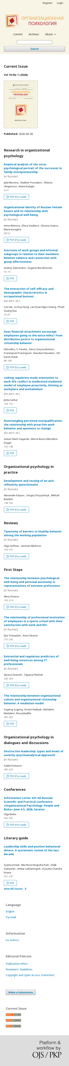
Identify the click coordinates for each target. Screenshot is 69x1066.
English (10, 911)
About (49, 34)
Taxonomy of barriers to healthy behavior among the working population (33, 536)
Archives (34, 34)
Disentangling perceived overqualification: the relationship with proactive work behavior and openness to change (33, 427)
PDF (11, 278)
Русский (11, 917)
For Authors (12, 940)
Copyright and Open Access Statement (30, 975)
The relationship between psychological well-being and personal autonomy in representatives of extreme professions (32, 584)
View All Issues (13, 888)
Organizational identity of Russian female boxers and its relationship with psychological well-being (33, 213)
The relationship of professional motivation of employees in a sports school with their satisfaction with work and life (34, 623)
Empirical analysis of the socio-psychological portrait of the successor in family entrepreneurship (33, 170)
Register (48, 3)
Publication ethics (17, 963)
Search (34, 48)
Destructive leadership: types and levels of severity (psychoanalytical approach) (33, 755)
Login (60, 3)
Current (18, 34)
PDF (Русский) (17, 196)
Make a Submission (20, 992)
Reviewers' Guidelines (19, 969)
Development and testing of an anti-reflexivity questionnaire (29, 485)
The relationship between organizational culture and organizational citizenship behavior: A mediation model (32, 699)
